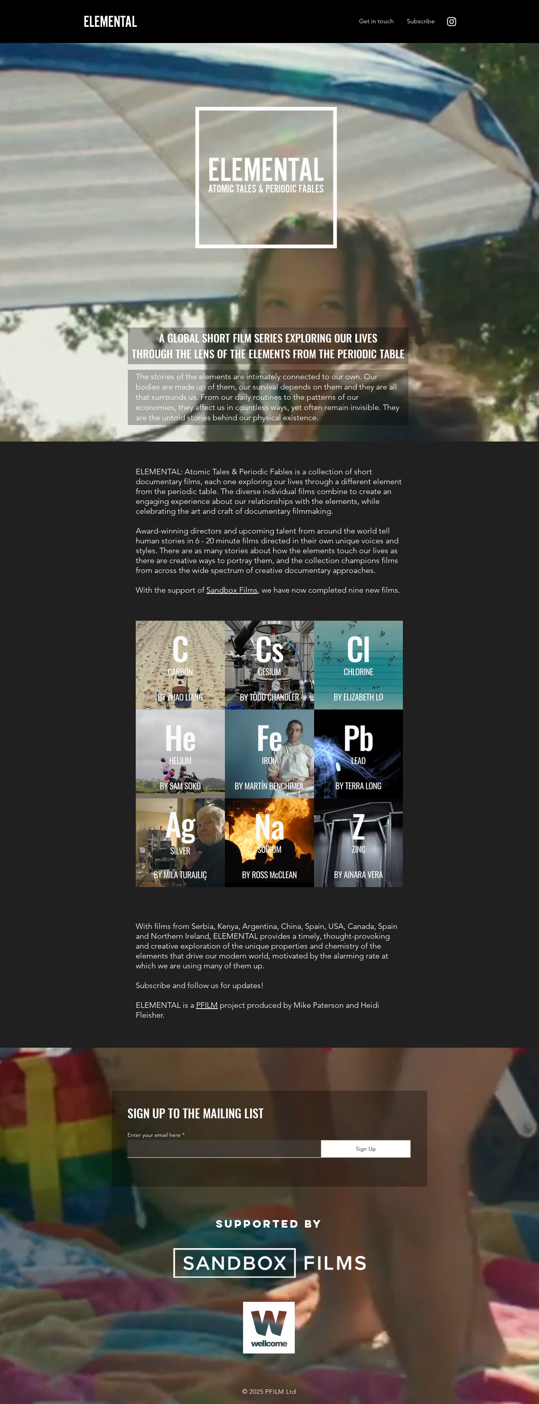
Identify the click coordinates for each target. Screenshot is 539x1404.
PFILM (207, 1005)
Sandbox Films (232, 590)
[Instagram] (451, 21)
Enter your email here (154, 1135)
